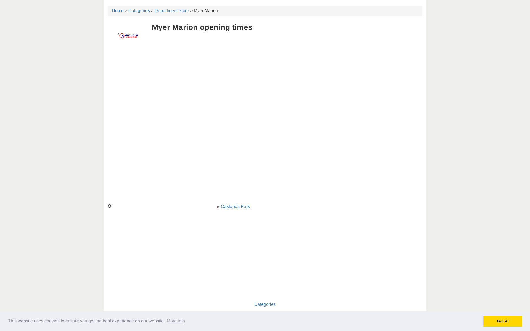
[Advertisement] (265, 87)
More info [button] (176, 321)
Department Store (172, 10)
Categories (139, 10)
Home (118, 10)
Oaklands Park (235, 206)
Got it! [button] (503, 321)
